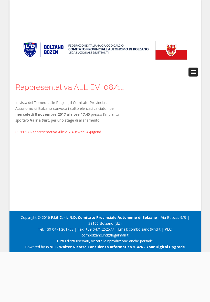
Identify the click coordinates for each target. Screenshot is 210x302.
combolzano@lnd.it (145, 229)
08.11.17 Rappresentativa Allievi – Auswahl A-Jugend (58, 132)
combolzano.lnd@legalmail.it (105, 235)
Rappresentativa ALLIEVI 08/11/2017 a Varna (69, 87)
